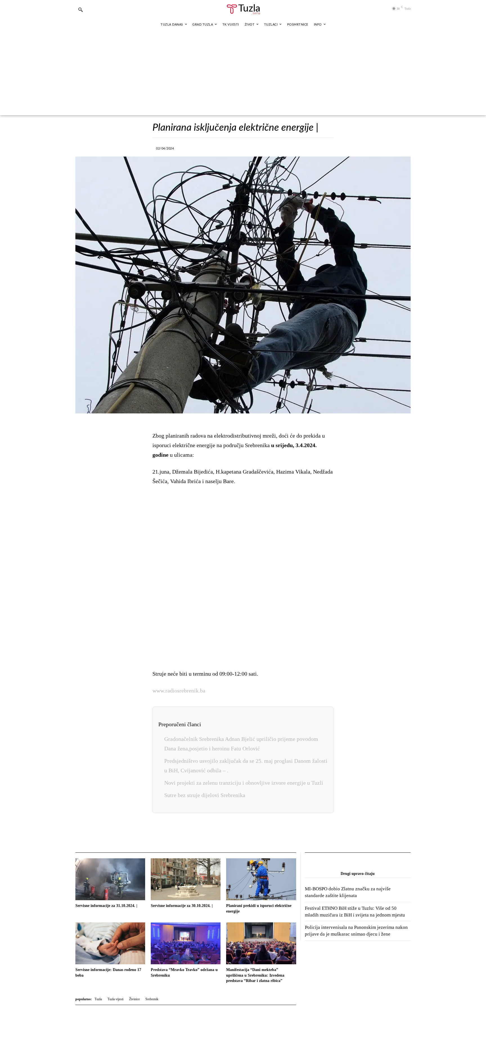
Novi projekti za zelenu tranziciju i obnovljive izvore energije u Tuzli (243, 783)
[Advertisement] (243, 73)
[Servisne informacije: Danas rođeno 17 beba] (110, 943)
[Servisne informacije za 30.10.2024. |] (185, 879)
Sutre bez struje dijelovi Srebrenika (204, 795)
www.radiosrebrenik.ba (178, 690)
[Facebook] (203, 147)
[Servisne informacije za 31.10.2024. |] (110, 879)
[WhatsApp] (242, 147)
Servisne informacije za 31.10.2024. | (106, 906)
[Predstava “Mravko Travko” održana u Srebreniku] (185, 943)
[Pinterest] (268, 147)
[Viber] (229, 147)
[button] (80, 9)
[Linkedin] (255, 147)
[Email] (294, 147)
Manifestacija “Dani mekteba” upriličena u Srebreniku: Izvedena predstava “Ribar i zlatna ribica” (255, 975)
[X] (216, 147)
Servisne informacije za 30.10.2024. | (182, 906)
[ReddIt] (281, 147)
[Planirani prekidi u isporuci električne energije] (261, 879)
